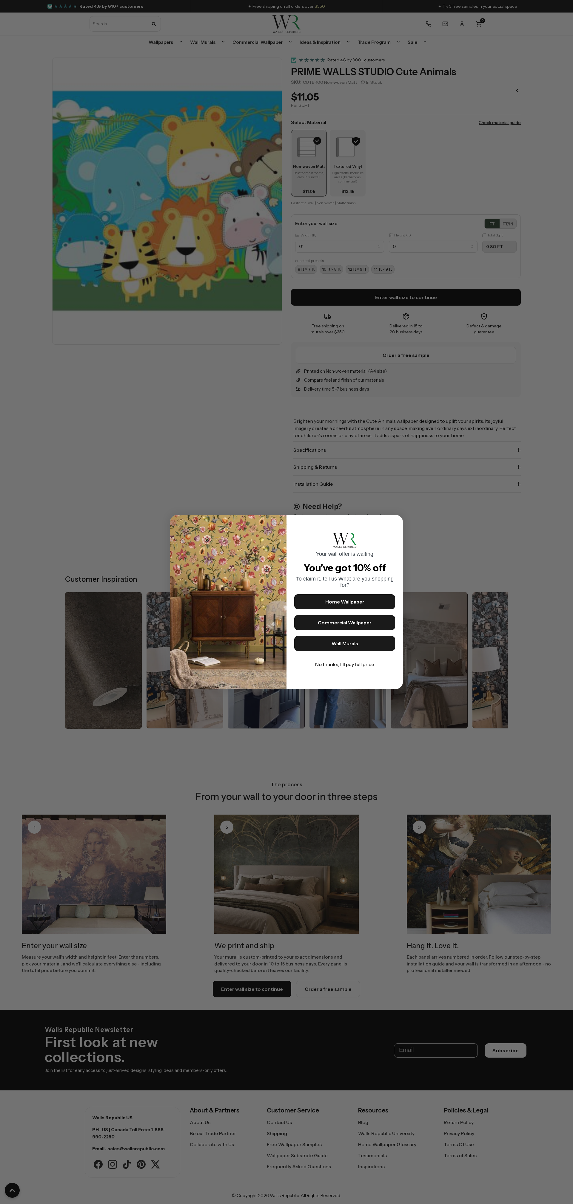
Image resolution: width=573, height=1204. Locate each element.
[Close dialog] (395, 522)
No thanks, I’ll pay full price (344, 664)
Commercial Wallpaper (345, 623)
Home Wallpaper (344, 602)
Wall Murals (345, 643)
